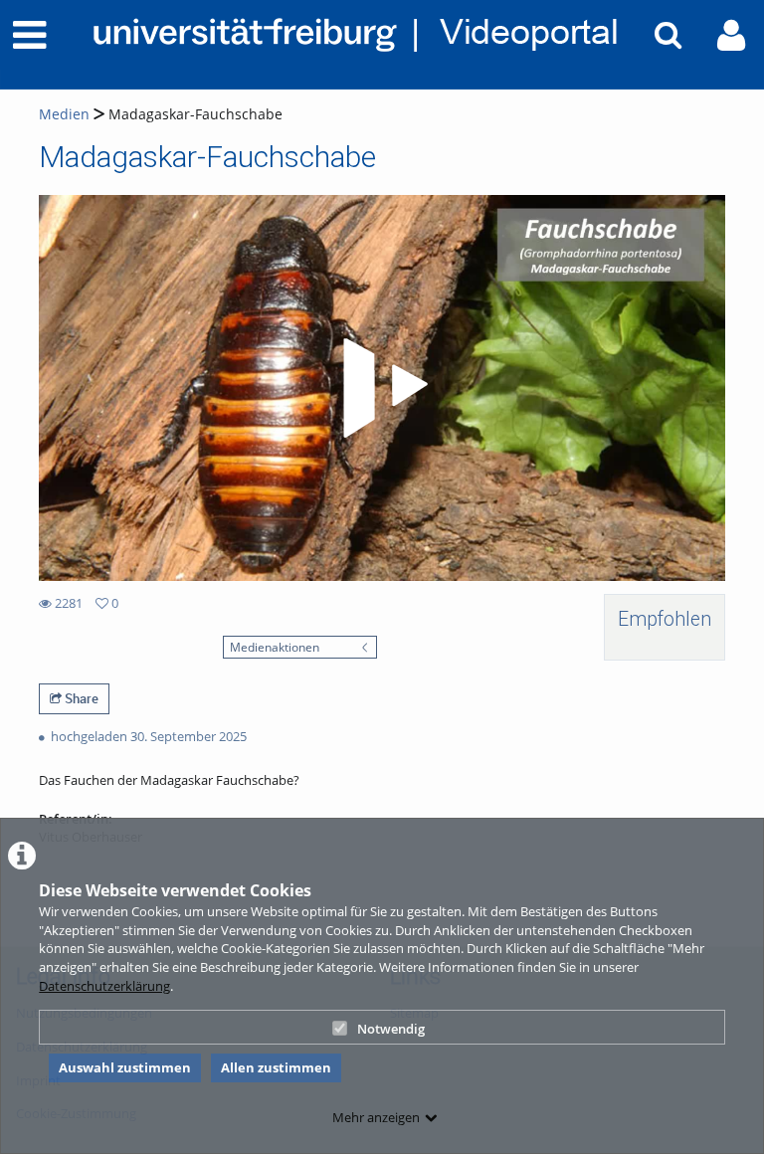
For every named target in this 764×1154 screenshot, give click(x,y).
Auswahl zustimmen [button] (125, 1067)
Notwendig (391, 1029)
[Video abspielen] (382, 388)
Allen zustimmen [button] (276, 1067)
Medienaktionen (274, 647)
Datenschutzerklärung (104, 986)
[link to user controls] (731, 35)
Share (80, 698)
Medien (64, 113)
